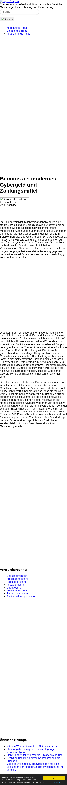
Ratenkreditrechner (18, 593)
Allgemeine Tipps (17, 27)
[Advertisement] (33, 71)
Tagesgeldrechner (17, 581)
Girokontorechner (17, 576)
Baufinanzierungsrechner (21, 596)
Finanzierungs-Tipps (18, 33)
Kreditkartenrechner (18, 578)
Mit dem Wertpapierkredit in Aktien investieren (33, 746)
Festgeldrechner (16, 584)
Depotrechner (14, 587)
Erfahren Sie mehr (53, 782)
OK (54, 778)
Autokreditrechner (17, 590)
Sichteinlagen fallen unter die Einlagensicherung (35, 755)
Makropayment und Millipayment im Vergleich (33, 763)
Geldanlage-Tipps (17, 30)
